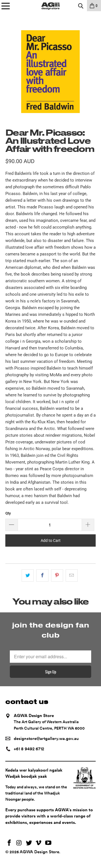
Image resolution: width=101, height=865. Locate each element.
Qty (8, 513)
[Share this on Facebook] (42, 575)
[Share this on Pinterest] (57, 575)
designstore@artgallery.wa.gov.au (46, 738)
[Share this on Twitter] (28, 575)
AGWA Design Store (39, 851)
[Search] (80, 5)
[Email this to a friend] (72, 575)
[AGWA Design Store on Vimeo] (39, 843)
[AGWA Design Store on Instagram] (19, 843)
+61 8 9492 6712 (29, 748)
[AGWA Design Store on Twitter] (29, 843)
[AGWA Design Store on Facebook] (9, 843)
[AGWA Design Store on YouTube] (48, 843)
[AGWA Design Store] (50, 5)
